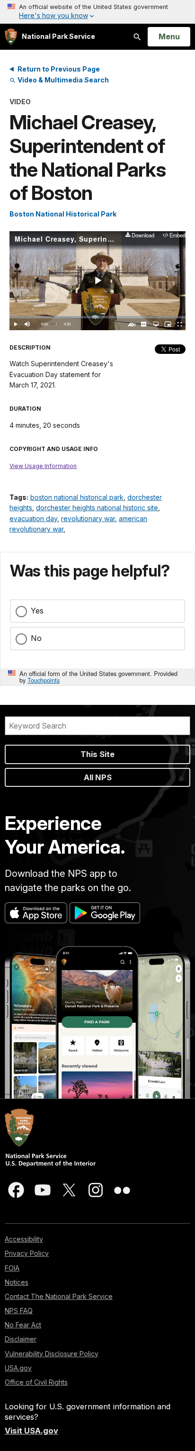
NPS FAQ (19, 1311)
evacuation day (33, 518)
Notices (16, 1282)
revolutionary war (88, 518)
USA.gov (18, 1368)
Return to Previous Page (59, 69)
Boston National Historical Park (62, 214)
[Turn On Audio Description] (132, 324)
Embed (177, 236)
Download (143, 236)
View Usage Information (43, 465)
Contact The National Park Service (59, 1296)
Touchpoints (43, 680)
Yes (37, 610)
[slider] (97, 317)
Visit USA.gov (31, 1430)
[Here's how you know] (97, 12)
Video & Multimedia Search (62, 80)
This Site (97, 754)
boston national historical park (77, 497)
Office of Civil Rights (36, 1382)
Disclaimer (20, 1339)
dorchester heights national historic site (97, 508)
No (36, 638)
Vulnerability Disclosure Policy (51, 1354)
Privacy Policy (27, 1253)
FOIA (12, 1268)
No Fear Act (23, 1325)
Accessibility (24, 1239)
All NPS (98, 777)
